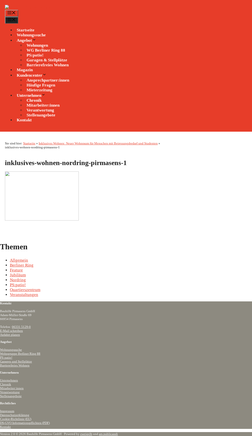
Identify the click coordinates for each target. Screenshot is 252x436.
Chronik (5, 384)
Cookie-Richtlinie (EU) (15, 419)
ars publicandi (108, 434)
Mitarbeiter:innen (12, 388)
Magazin (25, 70)
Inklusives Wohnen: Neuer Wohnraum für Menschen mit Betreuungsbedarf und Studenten (98, 143)
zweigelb (86, 434)
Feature (16, 270)
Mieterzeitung (39, 90)
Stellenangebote (41, 115)
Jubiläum (18, 275)
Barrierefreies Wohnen (48, 65)
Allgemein (19, 260)
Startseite (25, 30)
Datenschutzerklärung (14, 415)
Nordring (18, 280)
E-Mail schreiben (11, 331)
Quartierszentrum (25, 289)
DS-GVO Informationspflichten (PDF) (25, 423)
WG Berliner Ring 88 (46, 50)
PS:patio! (18, 284)
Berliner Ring (21, 265)
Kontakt (24, 120)
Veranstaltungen (24, 294)
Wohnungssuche (31, 35)
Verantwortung (10, 392)
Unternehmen (9, 380)
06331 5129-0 (21, 327)
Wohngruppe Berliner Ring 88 (20, 353)
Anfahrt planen (10, 335)
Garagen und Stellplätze (16, 361)
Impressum (7, 411)
